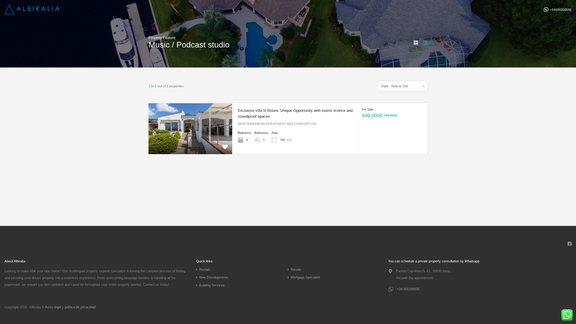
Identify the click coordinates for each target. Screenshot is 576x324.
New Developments (213, 277)
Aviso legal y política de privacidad (70, 307)
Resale (296, 269)
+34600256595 (561, 9)
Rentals (204, 269)
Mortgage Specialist (305, 277)
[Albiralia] (32, 13)
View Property (190, 144)
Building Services (212, 285)
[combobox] (403, 86)
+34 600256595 (408, 289)
